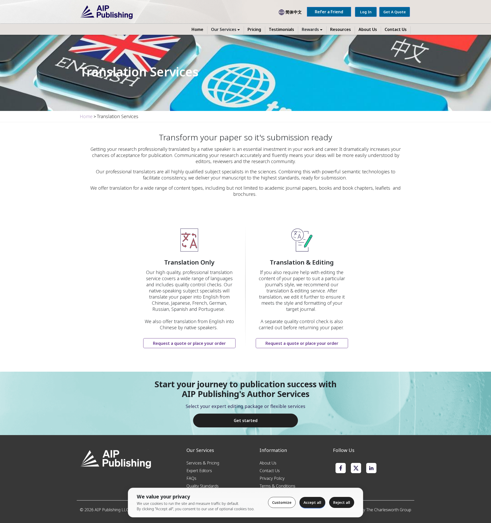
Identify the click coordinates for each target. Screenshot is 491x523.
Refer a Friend (329, 12)
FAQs (191, 478)
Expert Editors (199, 470)
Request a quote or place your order (189, 343)
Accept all (312, 502)
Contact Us (396, 29)
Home (197, 29)
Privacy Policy (272, 478)
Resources (340, 29)
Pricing (254, 29)
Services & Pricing (202, 463)
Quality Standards (202, 486)
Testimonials (281, 29)
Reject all (341, 502)
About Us (368, 29)
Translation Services (117, 116)
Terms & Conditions (277, 486)
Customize (282, 502)
